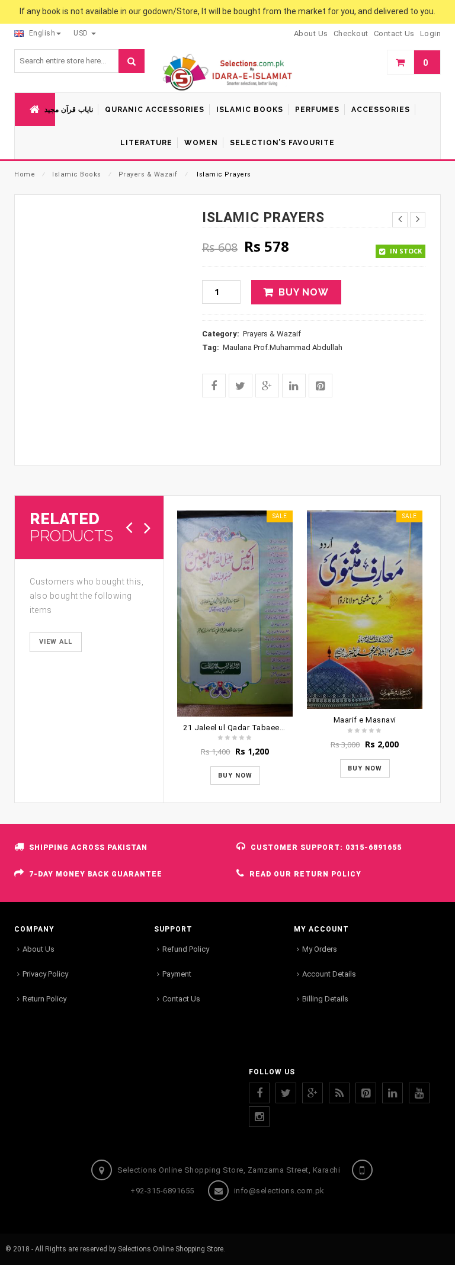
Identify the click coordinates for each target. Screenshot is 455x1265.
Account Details (329, 973)
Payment (176, 973)
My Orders (319, 949)
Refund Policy (185, 949)
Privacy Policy (45, 973)
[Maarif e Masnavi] (364, 610)
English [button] (41, 33)
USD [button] (81, 33)
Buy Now (303, 292)
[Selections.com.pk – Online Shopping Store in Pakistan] (227, 72)
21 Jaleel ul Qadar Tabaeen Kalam (246, 727)
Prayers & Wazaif (148, 174)
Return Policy (44, 998)
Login (430, 33)
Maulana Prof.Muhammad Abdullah (282, 347)
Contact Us (181, 998)
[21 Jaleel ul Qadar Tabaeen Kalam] (235, 613)
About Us (39, 949)
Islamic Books (76, 174)
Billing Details (325, 998)
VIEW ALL (55, 642)
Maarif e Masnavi (365, 719)
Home (24, 174)
